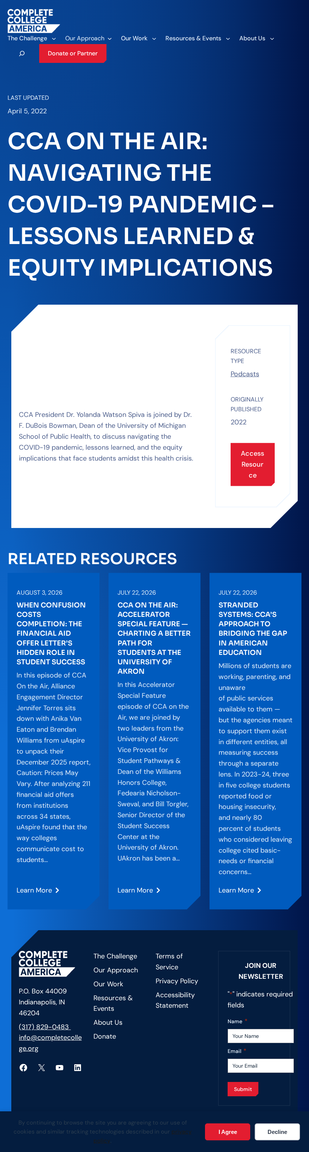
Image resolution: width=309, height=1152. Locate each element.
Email (237, 1051)
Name (238, 1021)
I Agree (228, 1132)
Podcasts (245, 373)
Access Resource (252, 464)
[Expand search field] (22, 53)
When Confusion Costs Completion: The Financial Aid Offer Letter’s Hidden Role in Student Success (51, 633)
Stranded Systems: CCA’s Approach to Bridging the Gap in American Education (253, 629)
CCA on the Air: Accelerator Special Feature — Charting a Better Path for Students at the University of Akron (154, 638)
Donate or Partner (73, 53)
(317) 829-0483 (45, 1026)
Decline (277, 1132)
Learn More (35, 893)
